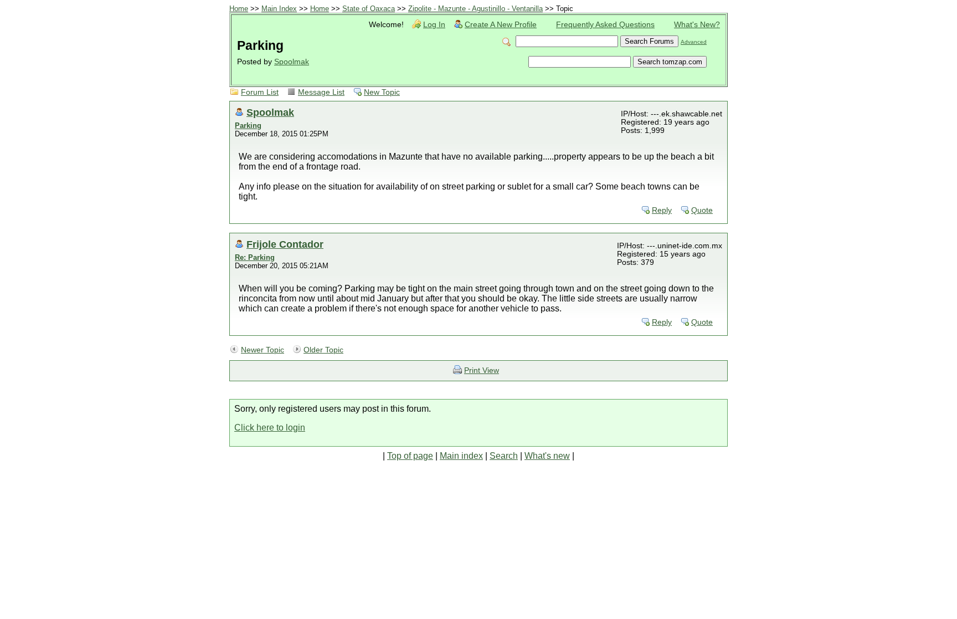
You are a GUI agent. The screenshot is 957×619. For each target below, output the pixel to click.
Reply (662, 210)
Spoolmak (291, 62)
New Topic (382, 92)
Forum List (260, 92)
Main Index (279, 8)
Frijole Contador (284, 244)
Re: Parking (255, 257)
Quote (702, 210)
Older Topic (323, 350)
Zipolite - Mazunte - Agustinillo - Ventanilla (475, 8)
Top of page (410, 456)
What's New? (697, 25)
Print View (481, 370)
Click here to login (269, 427)
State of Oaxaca (368, 8)
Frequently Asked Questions (605, 25)
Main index (461, 456)
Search (504, 456)
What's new (547, 456)
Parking (248, 125)
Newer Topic (262, 350)
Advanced (694, 42)
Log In (434, 25)
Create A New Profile (501, 25)
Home (238, 8)
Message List (321, 92)
